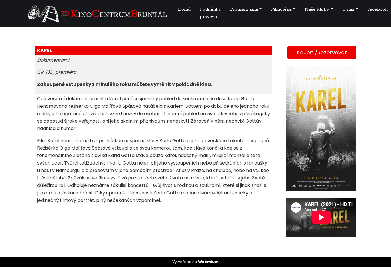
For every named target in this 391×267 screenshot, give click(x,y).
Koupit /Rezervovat (322, 52)
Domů (184, 9)
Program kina (244, 9)
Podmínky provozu (210, 13)
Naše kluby (317, 9)
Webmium (208, 261)
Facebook (377, 9)
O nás (348, 9)
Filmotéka (281, 9)
